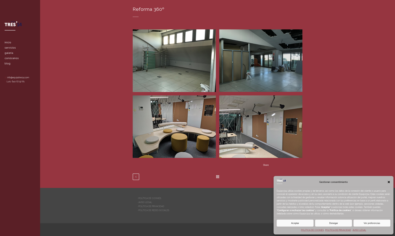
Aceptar (295, 223)
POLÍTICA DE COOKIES (312, 230)
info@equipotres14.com (17, 77)
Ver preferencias (372, 223)
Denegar (333, 223)
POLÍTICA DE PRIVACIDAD (338, 230)
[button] (388, 182)
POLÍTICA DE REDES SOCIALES (153, 210)
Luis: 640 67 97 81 (16, 81)
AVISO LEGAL (359, 230)
